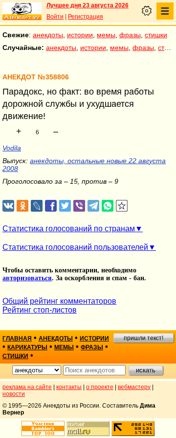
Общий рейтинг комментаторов (59, 301)
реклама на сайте (27, 387)
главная (17, 338)
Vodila (11, 148)
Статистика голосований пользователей (75, 247)
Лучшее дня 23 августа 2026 (87, 5)
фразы (130, 35)
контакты (69, 387)
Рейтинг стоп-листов (39, 310)
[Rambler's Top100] (43, 428)
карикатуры (27, 347)
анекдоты (48, 35)
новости (13, 393)
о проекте (99, 387)
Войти (55, 16)
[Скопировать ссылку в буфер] (122, 206)
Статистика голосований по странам (68, 228)
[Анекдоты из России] (22, 11)
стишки (156, 35)
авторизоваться (27, 278)
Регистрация (85, 16)
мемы (106, 35)
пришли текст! (143, 338)
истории (80, 35)
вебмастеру (134, 387)
